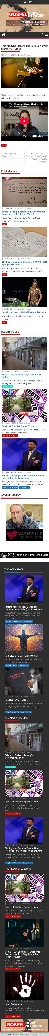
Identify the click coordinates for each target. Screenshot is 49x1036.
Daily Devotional (11, 665)
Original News (7, 386)
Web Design (12, 1034)
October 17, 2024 (13, 1001)
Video (4, 145)
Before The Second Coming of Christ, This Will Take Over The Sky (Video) (36, 157)
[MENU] (46, 34)
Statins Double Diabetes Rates (9, 154)
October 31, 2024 (9, 208)
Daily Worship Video (12, 712)
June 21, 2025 (8, 371)
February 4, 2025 (9, 423)
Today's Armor (25, 487)
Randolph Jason (25, 55)
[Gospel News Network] (3, 34)
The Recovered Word (10, 435)
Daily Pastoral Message (10, 487)
